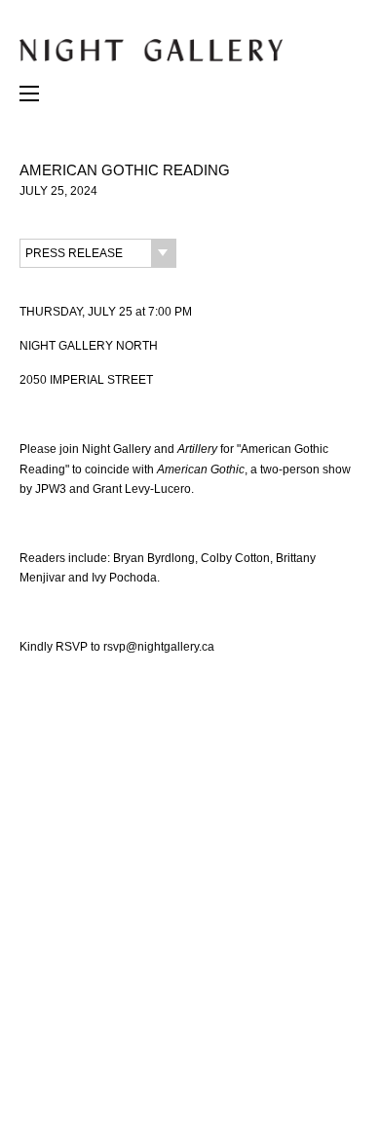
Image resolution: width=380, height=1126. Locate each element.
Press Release (74, 253)
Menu (29, 98)
